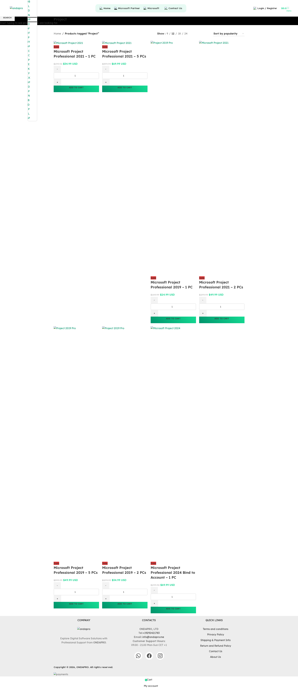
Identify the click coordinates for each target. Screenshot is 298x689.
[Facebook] (149, 656)
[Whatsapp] (138, 656)
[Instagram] (160, 656)
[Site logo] (16, 8)
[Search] (250, 8)
